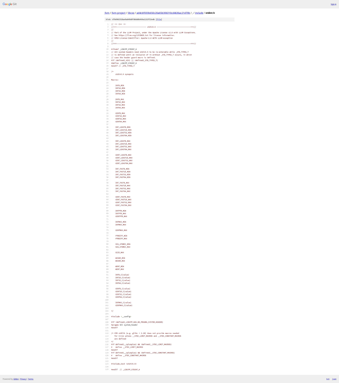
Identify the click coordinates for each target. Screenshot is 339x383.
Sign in (333, 4)
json (334, 379)
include (199, 12)
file (159, 19)
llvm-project (119, 12)
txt (327, 379)
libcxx (131, 12)
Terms (30, 379)
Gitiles (16, 379)
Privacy (23, 379)
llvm (107, 12)
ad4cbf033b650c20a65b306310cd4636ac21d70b (163, 12)
